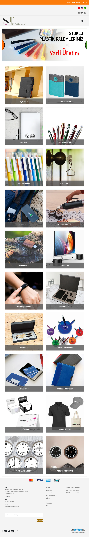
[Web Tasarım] (78, 530)
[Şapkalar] (44, 45)
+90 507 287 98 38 (9, 501)
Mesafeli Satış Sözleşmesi (73, 488)
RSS (47, 505)
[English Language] (82, 8)
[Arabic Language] (84, 8)
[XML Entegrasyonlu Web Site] (9, 531)
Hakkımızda (49, 493)
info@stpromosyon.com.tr (76, 2)
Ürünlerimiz (49, 490)
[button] (82, 21)
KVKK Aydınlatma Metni (72, 493)
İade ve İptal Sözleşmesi (72, 490)
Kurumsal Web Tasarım (78, 532)
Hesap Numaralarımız (51, 495)
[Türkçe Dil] (79, 8)
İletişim (48, 498)
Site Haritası (49, 503)
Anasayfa (48, 488)
